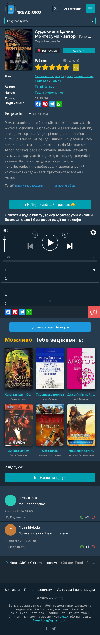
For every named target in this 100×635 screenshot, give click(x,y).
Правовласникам (38, 590)
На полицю (50, 50)
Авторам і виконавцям (76, 590)
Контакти (12, 590)
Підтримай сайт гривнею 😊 (52, 205)
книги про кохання (30, 185)
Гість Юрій (28, 498)
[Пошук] (91, 20)
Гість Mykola (29, 527)
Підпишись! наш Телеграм (50, 327)
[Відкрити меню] (90, 8)
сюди (64, 616)
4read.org (28, 12)
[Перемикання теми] (56, 8)
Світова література (49, 76)
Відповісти (17, 517)
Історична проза (80, 76)
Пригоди (41, 81)
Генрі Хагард (44, 86)
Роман (56, 81)
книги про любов (61, 185)
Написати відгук (53, 478)
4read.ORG (18, 562)
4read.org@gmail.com (50, 620)
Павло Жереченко (49, 92)
